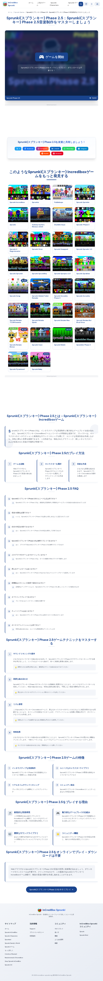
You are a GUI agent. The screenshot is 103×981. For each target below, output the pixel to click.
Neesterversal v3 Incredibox (14, 958)
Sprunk (82, 931)
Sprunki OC (8, 965)
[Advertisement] (51, 120)
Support (32, 929)
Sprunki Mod (84, 935)
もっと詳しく (9, 950)
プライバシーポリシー (37, 932)
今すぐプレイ (59, 929)
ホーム (31, 3)
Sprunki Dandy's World (12, 943)
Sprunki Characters (54, 4)
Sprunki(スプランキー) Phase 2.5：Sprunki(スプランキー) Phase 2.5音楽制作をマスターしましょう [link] (58, 12)
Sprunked (8, 939)
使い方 (57, 932)
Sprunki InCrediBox (11, 932)
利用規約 (32, 936)
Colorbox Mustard (11, 954)
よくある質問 (59, 939)
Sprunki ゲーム (72, 4)
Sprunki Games (19, 12)
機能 (56, 936)
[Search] (81, 4)
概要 (56, 943)
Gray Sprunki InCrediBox (13, 961)
